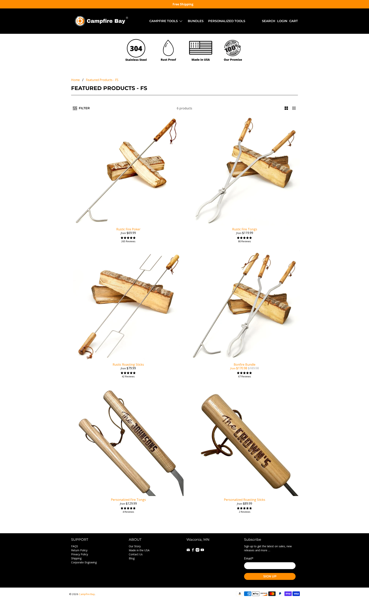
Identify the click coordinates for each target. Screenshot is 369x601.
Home (75, 79)
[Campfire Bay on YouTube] (202, 550)
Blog (132, 558)
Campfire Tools (163, 21)
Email (248, 558)
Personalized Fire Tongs (128, 500)
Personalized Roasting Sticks (244, 500)
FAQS (74, 546)
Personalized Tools (226, 21)
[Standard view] (286, 108)
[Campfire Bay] (102, 21)
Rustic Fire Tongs (244, 229)
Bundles (196, 21)
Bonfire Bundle (244, 364)
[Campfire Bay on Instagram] (197, 550)
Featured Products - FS (102, 79)
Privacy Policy (79, 554)
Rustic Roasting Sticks (128, 364)
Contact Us (136, 554)
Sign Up (270, 576)
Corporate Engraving (84, 562)
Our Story (135, 546)
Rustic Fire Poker (128, 229)
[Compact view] (294, 108)
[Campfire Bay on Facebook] (193, 550)
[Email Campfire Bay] (188, 550)
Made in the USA (139, 550)
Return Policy (79, 550)
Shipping (76, 558)
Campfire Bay (87, 594)
